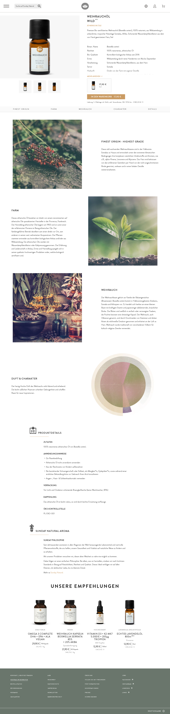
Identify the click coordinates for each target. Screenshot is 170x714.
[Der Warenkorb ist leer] (163, 6)
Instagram (126, 684)
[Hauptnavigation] (6, 6)
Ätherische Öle (94, 25)
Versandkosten (117, 102)
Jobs (124, 675)
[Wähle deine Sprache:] (146, 6)
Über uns (88, 675)
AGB (49, 675)
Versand (14, 692)
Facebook (126, 680)
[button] (25, 86)
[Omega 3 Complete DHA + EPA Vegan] (40, 612)
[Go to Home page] (85, 6)
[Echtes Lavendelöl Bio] (130, 612)
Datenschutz (53, 684)
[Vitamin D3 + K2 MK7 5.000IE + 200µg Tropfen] (100, 612)
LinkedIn (126, 688)
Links (124, 692)
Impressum (52, 688)
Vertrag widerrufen (19, 680)
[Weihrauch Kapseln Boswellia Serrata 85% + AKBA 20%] (70, 612)
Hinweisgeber (91, 697)
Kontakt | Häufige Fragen (21, 675)
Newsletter (53, 692)
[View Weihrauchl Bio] (25, 86)
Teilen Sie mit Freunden (95, 680)
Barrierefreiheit (55, 697)
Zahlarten (15, 697)
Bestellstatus (16, 684)
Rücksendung (16, 688)
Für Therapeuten (92, 684)
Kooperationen (91, 688)
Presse (87, 692)
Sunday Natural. (57, 572)
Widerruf (52, 680)
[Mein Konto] (154, 6)
